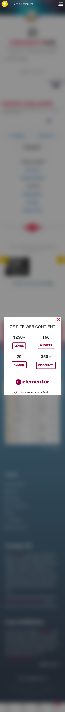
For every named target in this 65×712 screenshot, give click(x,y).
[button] (58, 319)
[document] (32, 356)
